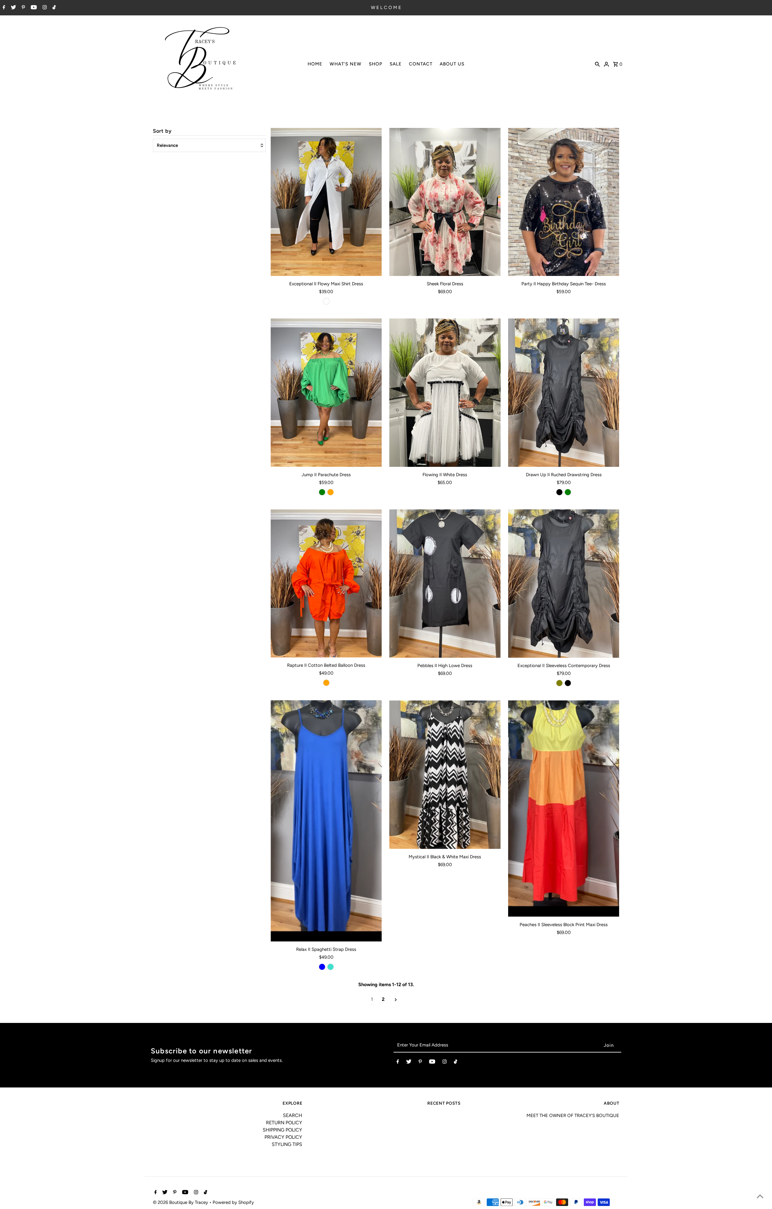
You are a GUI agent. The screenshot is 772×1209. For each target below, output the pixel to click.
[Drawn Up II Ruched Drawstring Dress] (563, 392)
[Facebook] (3, 8)
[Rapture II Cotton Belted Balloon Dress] (326, 583)
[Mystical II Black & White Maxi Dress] (445, 774)
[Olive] (559, 683)
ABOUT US (452, 64)
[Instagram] (44, 8)
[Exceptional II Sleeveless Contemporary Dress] (563, 583)
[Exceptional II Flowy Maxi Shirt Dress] (326, 202)
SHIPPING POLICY (282, 1130)
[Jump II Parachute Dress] (326, 392)
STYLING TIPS (287, 1144)
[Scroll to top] (760, 1197)
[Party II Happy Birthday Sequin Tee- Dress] (563, 202)
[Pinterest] (22, 8)
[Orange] (330, 492)
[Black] (559, 492)
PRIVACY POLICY (283, 1137)
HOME (315, 64)
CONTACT (420, 64)
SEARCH (292, 1115)
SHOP (375, 64)
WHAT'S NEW (346, 64)
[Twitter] (12, 8)
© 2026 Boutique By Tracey (181, 1202)
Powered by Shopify (233, 1202)
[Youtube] (33, 8)
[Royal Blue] (322, 967)
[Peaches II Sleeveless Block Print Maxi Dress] (563, 808)
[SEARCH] (597, 64)
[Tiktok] (53, 8)
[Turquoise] (330, 967)
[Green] (322, 492)
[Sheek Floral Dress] (445, 202)
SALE (396, 64)
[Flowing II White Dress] (445, 392)
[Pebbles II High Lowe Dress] (445, 583)
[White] (326, 301)
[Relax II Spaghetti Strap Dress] (326, 821)
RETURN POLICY (284, 1122)
